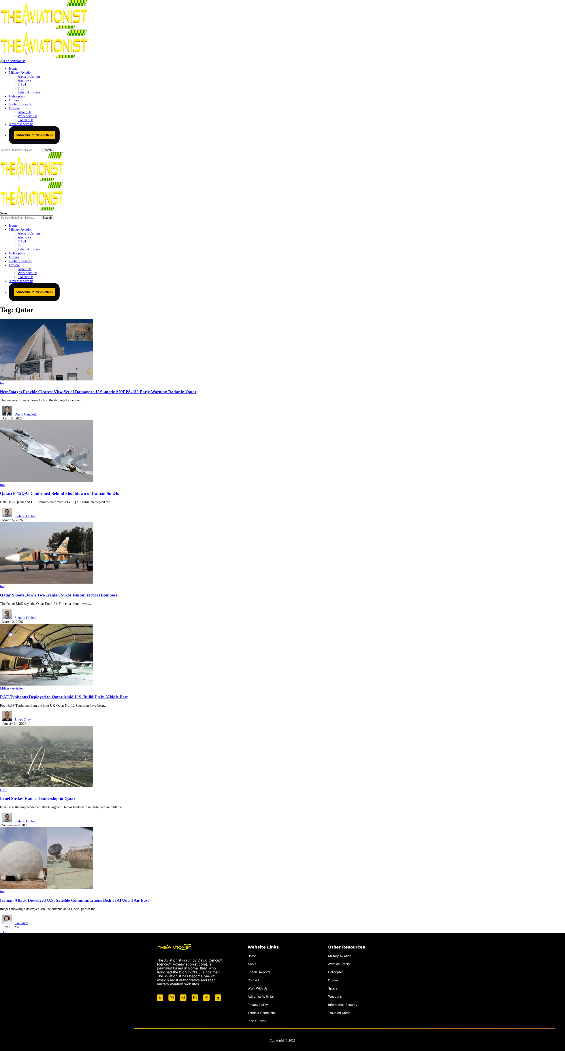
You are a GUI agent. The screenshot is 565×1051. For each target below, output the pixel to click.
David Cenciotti (26, 414)
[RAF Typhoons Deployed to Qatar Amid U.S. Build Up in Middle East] (46, 684)
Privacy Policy (258, 1004)
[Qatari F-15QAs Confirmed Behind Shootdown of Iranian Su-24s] (46, 481)
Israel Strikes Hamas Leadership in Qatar (37, 798)
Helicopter (335, 972)
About (252, 964)
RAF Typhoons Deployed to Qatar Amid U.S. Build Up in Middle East (64, 697)
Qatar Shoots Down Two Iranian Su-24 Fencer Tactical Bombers (58, 595)
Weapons (335, 996)
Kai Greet (21, 923)
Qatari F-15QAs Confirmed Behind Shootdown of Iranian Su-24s (59, 493)
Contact (253, 980)
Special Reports (259, 972)
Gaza (3, 790)
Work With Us (257, 988)
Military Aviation (12, 688)
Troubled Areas (339, 1013)
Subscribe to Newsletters (34, 135)
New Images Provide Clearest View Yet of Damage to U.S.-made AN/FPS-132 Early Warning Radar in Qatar (98, 391)
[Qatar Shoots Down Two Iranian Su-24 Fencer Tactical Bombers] (46, 583)
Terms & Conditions (261, 1013)
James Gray (23, 719)
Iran (3, 383)
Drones (333, 980)
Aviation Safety (339, 964)
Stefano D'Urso (25, 516)
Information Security (342, 1004)
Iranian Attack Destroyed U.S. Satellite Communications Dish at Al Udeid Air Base (74, 900)
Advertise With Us (261, 996)
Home (252, 956)
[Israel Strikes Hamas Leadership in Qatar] (46, 786)
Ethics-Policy (257, 1021)
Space (332, 988)
